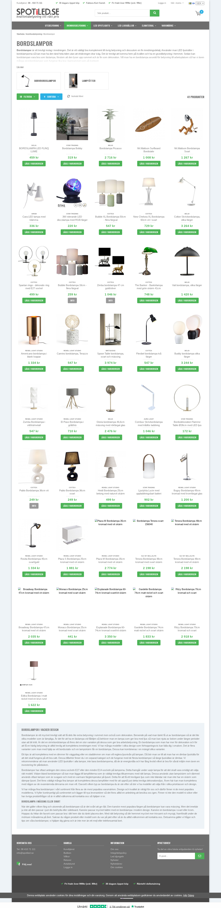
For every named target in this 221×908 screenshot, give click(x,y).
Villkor (67, 856)
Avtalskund (69, 863)
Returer (67, 860)
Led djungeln (117, 856)
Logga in (162, 3)
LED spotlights (102, 25)
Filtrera (28, 96)
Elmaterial (148, 25)
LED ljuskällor (126, 25)
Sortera (51, 96)
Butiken (67, 853)
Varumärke (167, 25)
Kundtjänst (69, 849)
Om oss (114, 849)
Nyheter (114, 860)
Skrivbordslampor (45, 80)
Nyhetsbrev (116, 863)
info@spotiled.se (25, 853)
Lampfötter (88, 80)
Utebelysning (52, 25)
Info (72, 300)
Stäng (191, 895)
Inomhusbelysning (76, 25)
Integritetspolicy (118, 853)
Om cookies (116, 867)
